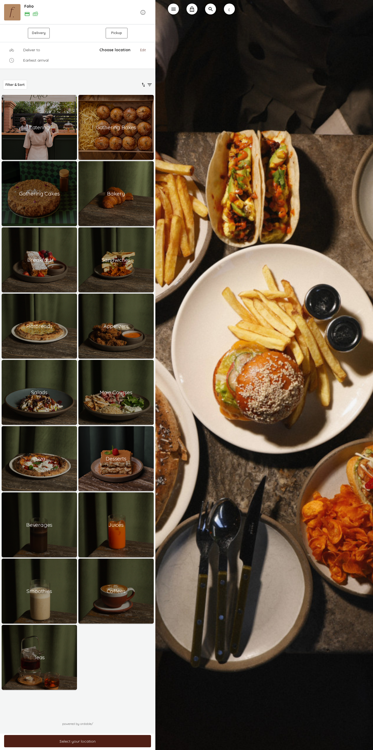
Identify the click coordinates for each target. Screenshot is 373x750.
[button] (77, 12)
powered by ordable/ (77, 724)
